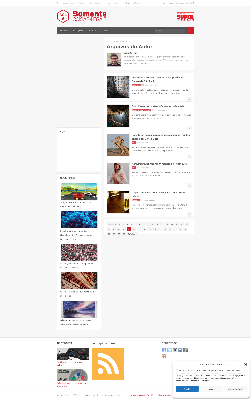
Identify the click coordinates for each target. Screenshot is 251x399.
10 (157, 224)
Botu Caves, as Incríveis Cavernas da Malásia (158, 106)
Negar (211, 389)
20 (124, 229)
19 (119, 229)
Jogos (146, 3)
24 (144, 229)
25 (149, 229)
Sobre (105, 30)
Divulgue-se (78, 30)
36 (124, 234)
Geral (73, 3)
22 (134, 229)
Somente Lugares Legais (141, 110)
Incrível (115, 3)
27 (160, 229)
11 (162, 224)
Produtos (81, 3)
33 (109, 234)
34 (114, 234)
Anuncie (63, 30)
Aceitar (187, 389)
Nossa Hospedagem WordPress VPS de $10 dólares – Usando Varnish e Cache (162, 395)
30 (175, 229)
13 (172, 224)
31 (180, 229)
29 (170, 229)
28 (165, 229)
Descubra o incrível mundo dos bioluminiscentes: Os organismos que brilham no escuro (76, 235)
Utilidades (137, 3)
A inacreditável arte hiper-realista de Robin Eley (159, 163)
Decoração (99, 3)
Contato (92, 30)
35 (119, 234)
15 (182, 224)
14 (177, 224)
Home (109, 41)
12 (167, 224)
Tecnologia (125, 3)
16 (187, 224)
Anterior (112, 224)
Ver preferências (235, 389)
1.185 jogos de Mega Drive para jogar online (72, 363)
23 (139, 229)
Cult (108, 3)
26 (155, 229)
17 (109, 229)
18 (114, 229)
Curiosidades (62, 3)
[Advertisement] (79, 80)
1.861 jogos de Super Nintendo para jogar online (71, 384)
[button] (245, 364)
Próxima (132, 234)
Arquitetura (136, 85)
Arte (90, 3)
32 (185, 229)
